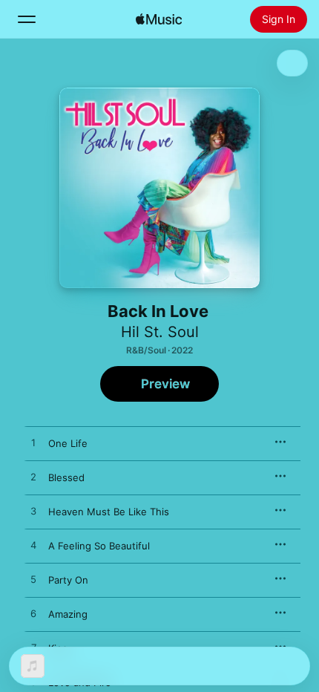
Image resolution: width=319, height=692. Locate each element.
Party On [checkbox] (68, 580)
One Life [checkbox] (68, 443)
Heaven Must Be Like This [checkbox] (108, 512)
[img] (159, 19)
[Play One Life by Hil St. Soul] (33, 443)
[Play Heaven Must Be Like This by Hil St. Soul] (33, 511)
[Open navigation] (26, 19)
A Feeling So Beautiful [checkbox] (99, 546)
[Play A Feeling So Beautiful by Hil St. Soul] (33, 545)
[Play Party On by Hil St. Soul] (33, 580)
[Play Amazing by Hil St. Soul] (33, 614)
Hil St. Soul (160, 332)
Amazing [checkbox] (68, 614)
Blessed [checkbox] (66, 477)
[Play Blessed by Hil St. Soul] (33, 477)
